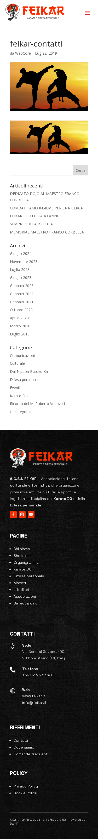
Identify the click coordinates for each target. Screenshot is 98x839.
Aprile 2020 (19, 317)
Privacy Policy (26, 786)
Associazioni (25, 596)
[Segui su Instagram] (22, 514)
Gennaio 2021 (21, 301)
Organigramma (26, 562)
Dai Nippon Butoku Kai (29, 371)
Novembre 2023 (23, 261)
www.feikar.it (33, 696)
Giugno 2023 (20, 277)
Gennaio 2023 (21, 285)
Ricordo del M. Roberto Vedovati (37, 403)
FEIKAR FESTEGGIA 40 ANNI (34, 215)
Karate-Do (19, 395)
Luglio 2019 (20, 334)
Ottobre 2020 (21, 309)
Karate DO (23, 569)
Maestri (20, 582)
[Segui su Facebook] (13, 514)
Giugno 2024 (20, 253)
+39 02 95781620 (38, 675)
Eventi (15, 387)
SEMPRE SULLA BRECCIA (31, 223)
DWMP (14, 824)
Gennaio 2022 (21, 293)
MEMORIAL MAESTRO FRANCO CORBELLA (47, 232)
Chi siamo (22, 548)
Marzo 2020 (20, 325)
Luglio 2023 (20, 269)
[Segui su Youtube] (31, 514)
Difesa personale (24, 379)
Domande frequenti (31, 754)
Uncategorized (22, 411)
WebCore (23, 53)
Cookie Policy (25, 793)
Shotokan (22, 555)
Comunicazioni (22, 355)
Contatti (21, 740)
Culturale (17, 363)
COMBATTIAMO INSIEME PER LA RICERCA (46, 208)
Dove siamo (24, 747)
